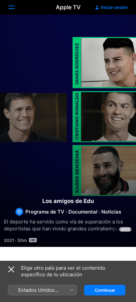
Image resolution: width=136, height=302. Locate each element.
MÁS (125, 229)
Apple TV (68, 7)
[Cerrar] (11, 269)
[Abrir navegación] (15, 7)
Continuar (105, 290)
